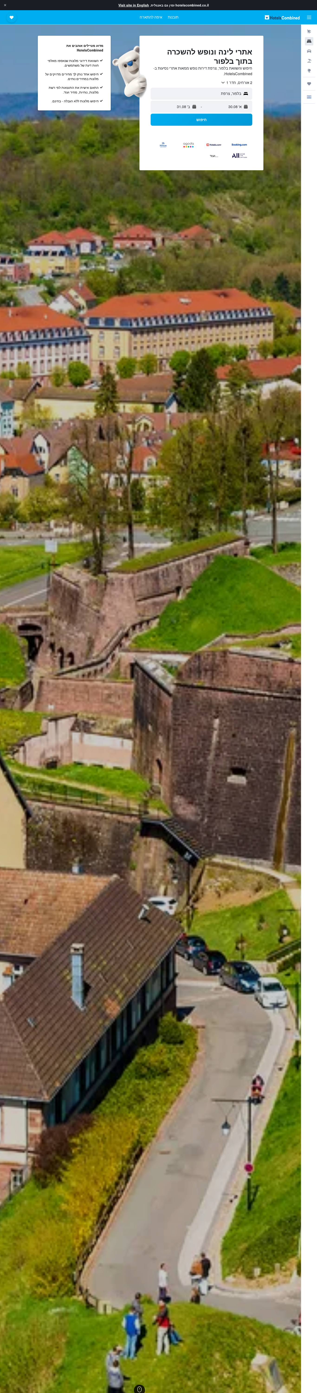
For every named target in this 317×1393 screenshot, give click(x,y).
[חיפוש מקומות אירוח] (309, 41)
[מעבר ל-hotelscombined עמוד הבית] (282, 17)
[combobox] (236, 82)
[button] (5, 5)
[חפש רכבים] (309, 51)
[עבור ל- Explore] (309, 70)
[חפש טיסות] (309, 31)
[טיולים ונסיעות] (309, 83)
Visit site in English (133, 5)
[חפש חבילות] (309, 60)
